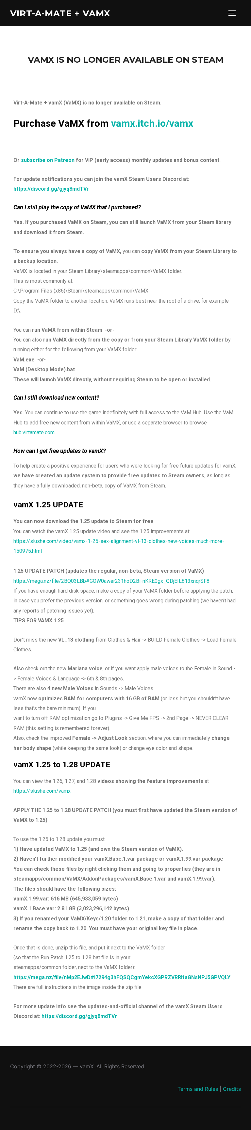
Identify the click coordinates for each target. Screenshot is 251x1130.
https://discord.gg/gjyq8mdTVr (51, 189)
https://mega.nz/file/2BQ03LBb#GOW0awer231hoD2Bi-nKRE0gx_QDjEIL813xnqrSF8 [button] (111, 581)
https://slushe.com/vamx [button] (42, 791)
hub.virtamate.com (34, 432)
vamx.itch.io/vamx (152, 123)
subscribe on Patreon (48, 160)
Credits (232, 1089)
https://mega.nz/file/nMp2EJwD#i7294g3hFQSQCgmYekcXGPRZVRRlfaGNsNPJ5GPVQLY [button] (121, 977)
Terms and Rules (197, 1089)
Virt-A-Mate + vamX (60, 13)
